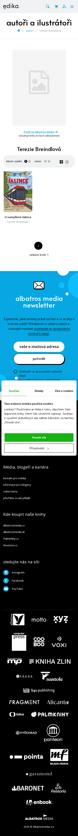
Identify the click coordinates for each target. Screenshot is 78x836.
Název (37, 161)
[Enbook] (39, 802)
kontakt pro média (14, 478)
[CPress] (24, 676)
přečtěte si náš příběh (16, 498)
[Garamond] (39, 774)
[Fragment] (24, 702)
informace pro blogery (17, 484)
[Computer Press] (19, 642)
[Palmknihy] (50, 714)
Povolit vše (39, 437)
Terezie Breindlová (17, 222)
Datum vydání (14, 161)
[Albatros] (17, 619)
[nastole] (51, 676)
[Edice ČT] (17, 714)
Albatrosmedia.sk (14, 532)
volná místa (10, 491)
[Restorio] (59, 788)
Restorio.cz (10, 545)
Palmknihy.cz (11, 538)
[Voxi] (59, 642)
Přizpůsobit (37, 448)
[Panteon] (53, 733)
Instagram (18, 572)
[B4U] (39, 690)
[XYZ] (61, 619)
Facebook (18, 580)
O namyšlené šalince (18, 217)
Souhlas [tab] (14, 390)
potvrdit (39, 358)
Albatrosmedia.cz (14, 525)
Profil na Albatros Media (39, 132)
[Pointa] (26, 756)
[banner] (11, 6)
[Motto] (39, 619)
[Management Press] (15, 661)
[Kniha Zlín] (50, 661)
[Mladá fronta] (59, 756)
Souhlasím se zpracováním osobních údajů (40, 373)
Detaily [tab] (39, 390)
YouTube (17, 588)
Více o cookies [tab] (64, 390)
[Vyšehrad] (26, 733)
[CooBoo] (39, 642)
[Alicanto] (57, 702)
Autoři (29, 30)
